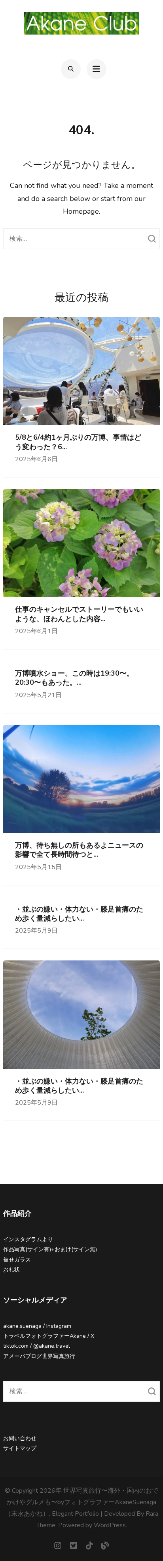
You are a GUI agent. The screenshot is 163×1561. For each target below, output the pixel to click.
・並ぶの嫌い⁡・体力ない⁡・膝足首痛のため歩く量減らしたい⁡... (79, 914)
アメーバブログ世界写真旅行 (39, 1356)
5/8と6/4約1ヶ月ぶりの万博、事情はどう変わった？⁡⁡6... (78, 442)
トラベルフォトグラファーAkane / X (48, 1336)
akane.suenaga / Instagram (37, 1326)
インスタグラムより (28, 1239)
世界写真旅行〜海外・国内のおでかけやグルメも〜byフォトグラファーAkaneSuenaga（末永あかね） (81, 1502)
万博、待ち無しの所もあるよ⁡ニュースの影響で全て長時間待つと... (79, 850)
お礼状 (11, 1269)
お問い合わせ (19, 1438)
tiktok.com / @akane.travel (36, 1346)
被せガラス (17, 1259)
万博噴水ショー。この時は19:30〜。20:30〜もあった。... (74, 678)
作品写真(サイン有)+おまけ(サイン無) (50, 1249)
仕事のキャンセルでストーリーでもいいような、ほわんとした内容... (79, 614)
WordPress (110, 1525)
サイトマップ (19, 1448)
